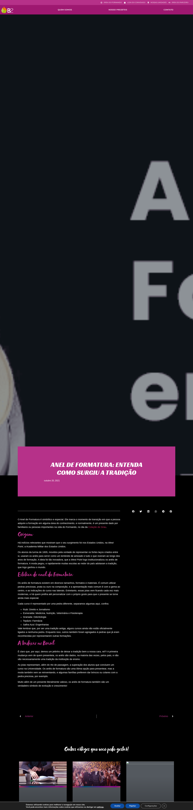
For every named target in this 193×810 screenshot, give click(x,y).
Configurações (151, 806)
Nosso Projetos (118, 10)
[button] (133, 511)
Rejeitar (132, 806)
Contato (168, 10)
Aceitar (117, 806)
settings (100, 807)
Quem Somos (65, 10)
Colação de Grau (97, 527)
